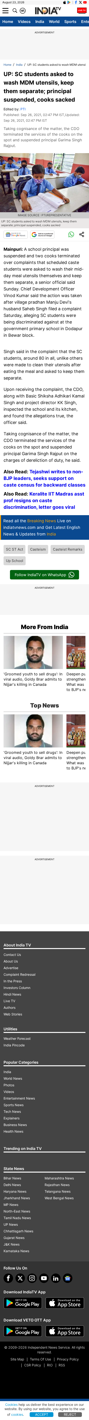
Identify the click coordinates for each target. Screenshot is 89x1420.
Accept (41, 1414)
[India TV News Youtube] (85, 2)
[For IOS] (65, 1331)
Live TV (9, 1001)
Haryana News (15, 1191)
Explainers (11, 1118)
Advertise (11, 968)
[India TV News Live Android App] (23, 1303)
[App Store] (65, 1303)
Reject (70, 1414)
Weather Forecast (17, 1038)
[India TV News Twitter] (80, 2)
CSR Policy (32, 1365)
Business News (15, 1125)
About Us (11, 961)
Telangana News (57, 1191)
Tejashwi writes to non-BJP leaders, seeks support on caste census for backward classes (44, 478)
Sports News (13, 1105)
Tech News (12, 1111)
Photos (9, 1085)
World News (13, 1078)
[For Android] (23, 1331)
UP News (11, 1224)
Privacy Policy (68, 1359)
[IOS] (64, 2)
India (39, 21)
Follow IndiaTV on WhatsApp (40, 574)
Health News (13, 1131)
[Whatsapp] (71, 235)
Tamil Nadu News (17, 1218)
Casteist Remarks (67, 549)
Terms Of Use (40, 1359)
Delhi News (12, 1185)
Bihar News (12, 1178)
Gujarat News (14, 1238)
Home (7, 21)
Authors (9, 1008)
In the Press (13, 981)
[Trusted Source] (42, 235)
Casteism (38, 549)
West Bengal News (59, 1198)
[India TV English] (48, 11)
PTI (23, 109)
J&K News (11, 1244)
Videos (24, 21)
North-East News (17, 1211)
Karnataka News (16, 1251)
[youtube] (44, 1278)
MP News (11, 1205)
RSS (62, 1365)
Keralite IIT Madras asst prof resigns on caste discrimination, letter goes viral (44, 500)
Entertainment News (19, 1098)
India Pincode (14, 1045)
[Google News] (16, 235)
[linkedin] (56, 1278)
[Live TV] (82, 11)
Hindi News (12, 994)
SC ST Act (14, 549)
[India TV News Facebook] (76, 2)
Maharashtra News (59, 1178)
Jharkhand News (17, 1198)
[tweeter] (20, 1278)
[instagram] (32, 1278)
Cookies (11, 1405)
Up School (14, 560)
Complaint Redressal (19, 974)
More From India (44, 626)
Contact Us (12, 955)
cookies (17, 1414)
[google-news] (67, 1278)
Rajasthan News (57, 1185)
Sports (70, 21)
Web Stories (13, 1014)
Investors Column (17, 988)
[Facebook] (8, 1278)
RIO (50, 1365)
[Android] (69, 2)
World (54, 21)
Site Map (17, 1359)
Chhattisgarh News (18, 1231)
